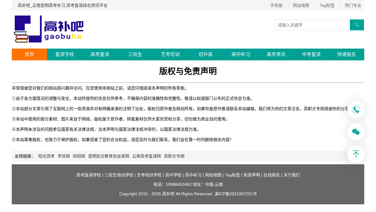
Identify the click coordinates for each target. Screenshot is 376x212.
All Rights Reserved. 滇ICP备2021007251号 (216, 193)
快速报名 (346, 54)
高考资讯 (276, 54)
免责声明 (252, 175)
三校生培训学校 (119, 175)
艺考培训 (170, 54)
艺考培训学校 (149, 175)
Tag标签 (327, 5)
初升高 (206, 54)
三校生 (135, 54)
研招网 (79, 156)
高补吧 (168, 193)
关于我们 (291, 175)
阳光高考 (46, 156)
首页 (29, 54)
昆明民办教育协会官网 (108, 156)
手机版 (276, 5)
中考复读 (311, 54)
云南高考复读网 (146, 156)
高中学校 (173, 175)
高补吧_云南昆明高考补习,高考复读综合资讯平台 (63, 5)
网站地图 (301, 5)
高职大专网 (174, 156)
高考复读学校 (88, 175)
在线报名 (271, 175)
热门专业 (353, 5)
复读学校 (64, 54)
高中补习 (240, 54)
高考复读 (99, 54)
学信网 (64, 156)
